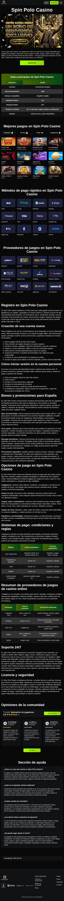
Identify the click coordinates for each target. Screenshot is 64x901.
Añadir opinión (52, 713)
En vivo (22, 132)
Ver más (32, 750)
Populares (7, 132)
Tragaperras (54, 132)
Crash (38, 132)
